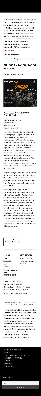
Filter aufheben (8, 51)
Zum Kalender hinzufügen (13, 242)
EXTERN (6, 275)
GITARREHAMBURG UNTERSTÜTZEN (16, 355)
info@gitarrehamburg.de (18, 36)
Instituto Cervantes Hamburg (12, 284)
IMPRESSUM (7, 363)
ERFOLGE (6, 353)
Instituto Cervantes (26, 258)
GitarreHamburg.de (7, 392)
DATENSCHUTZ (8, 366)
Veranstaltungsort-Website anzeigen (15, 293)
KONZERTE (12, 275)
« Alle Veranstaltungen (11, 54)
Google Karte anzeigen (21, 289)
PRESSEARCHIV (9, 361)
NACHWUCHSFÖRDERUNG (12, 350)
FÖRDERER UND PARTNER (12, 358)
